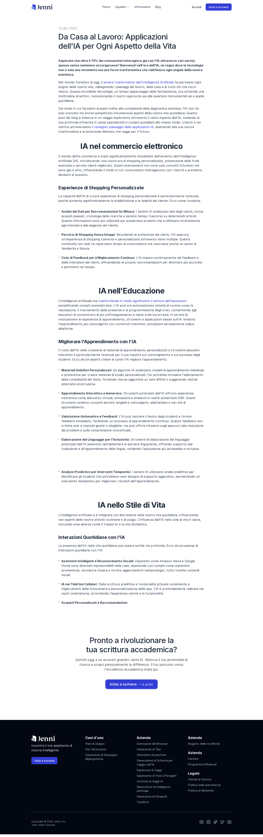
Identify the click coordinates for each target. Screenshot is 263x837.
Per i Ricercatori (95, 749)
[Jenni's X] (222, 822)
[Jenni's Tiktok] (215, 822)
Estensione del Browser (152, 744)
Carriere (193, 759)
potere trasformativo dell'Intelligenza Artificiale (139, 82)
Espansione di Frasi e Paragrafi (157, 775)
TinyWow (143, 802)
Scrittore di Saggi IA (150, 781)
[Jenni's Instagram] (201, 822)
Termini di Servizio (199, 779)
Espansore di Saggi (149, 770)
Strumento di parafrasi (151, 755)
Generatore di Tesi (149, 749)
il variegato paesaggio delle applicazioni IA (122, 127)
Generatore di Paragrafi (152, 796)
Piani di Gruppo (95, 744)
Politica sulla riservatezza (204, 785)
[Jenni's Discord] (229, 822)
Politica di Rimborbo (201, 790)
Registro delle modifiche (204, 744)
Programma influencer (202, 764)
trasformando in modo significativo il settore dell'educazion (142, 301)
